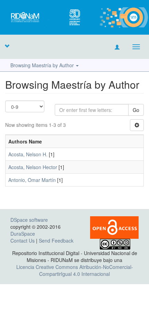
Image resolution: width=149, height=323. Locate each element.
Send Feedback (56, 240)
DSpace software (29, 219)
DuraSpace (22, 233)
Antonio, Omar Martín (32, 179)
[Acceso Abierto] (114, 226)
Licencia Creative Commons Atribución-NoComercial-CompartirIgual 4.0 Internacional (74, 270)
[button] (7, 46)
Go (136, 109)
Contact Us (22, 240)
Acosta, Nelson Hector (32, 167)
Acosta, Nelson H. (27, 154)
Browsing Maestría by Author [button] (42, 65)
